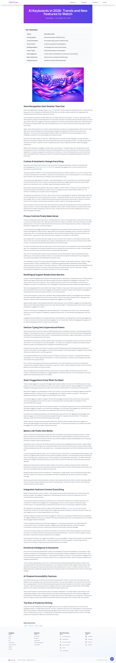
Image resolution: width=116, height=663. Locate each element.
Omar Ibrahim (49, 18)
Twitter (25, 626)
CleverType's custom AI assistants (45, 167)
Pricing (104, 2)
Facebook (30, 626)
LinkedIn (36, 626)
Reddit (40, 626)
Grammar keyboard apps (74, 508)
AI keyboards (51, 110)
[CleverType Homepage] (13, 2)
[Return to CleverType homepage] (12, 660)
